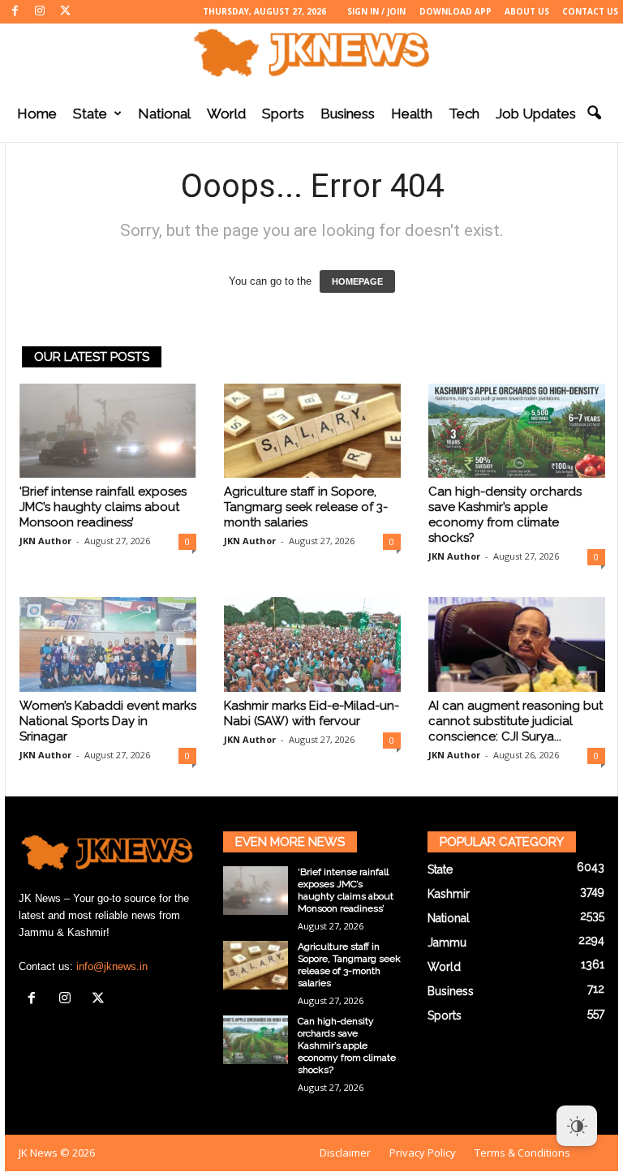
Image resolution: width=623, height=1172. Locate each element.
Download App (455, 11)
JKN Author (45, 540)
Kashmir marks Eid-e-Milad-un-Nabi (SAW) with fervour (311, 713)
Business (347, 113)
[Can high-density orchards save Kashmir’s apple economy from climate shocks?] (516, 431)
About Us (527, 11)
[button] (594, 113)
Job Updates (536, 113)
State (90, 113)
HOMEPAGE (357, 281)
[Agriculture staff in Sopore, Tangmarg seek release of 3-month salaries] (312, 431)
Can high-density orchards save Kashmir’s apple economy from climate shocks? (505, 514)
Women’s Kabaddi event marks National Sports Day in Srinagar (107, 721)
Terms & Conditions (522, 1152)
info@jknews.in (112, 966)
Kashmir (449, 893)
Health (411, 113)
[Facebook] (14, 12)
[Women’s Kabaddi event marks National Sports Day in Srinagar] (107, 644)
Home (37, 113)
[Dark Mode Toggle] (577, 1126)
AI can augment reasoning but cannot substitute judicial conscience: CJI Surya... (515, 721)
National (164, 113)
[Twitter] (65, 12)
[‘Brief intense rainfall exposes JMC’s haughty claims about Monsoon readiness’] (107, 431)
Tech (464, 113)
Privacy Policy (422, 1152)
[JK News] (311, 53)
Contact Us (590, 11)
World (226, 113)
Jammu (447, 942)
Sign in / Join (376, 11)
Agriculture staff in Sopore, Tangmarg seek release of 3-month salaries (306, 507)
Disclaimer (345, 1152)
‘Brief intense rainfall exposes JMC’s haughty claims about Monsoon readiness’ (103, 507)
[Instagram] (39, 12)
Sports (283, 113)
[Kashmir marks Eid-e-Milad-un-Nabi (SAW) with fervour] (312, 644)
